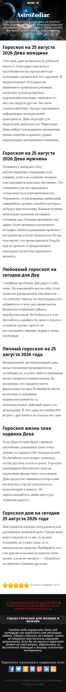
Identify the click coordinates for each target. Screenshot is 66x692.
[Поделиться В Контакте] (32, 669)
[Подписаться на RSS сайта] (53, 669)
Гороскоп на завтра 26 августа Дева (36, 607)
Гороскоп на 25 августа (23, 605)
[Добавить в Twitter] (18, 669)
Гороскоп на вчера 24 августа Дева (34, 602)
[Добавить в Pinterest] (39, 669)
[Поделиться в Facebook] (11, 669)
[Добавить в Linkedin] (46, 669)
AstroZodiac (33, 15)
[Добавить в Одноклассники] (25, 669)
